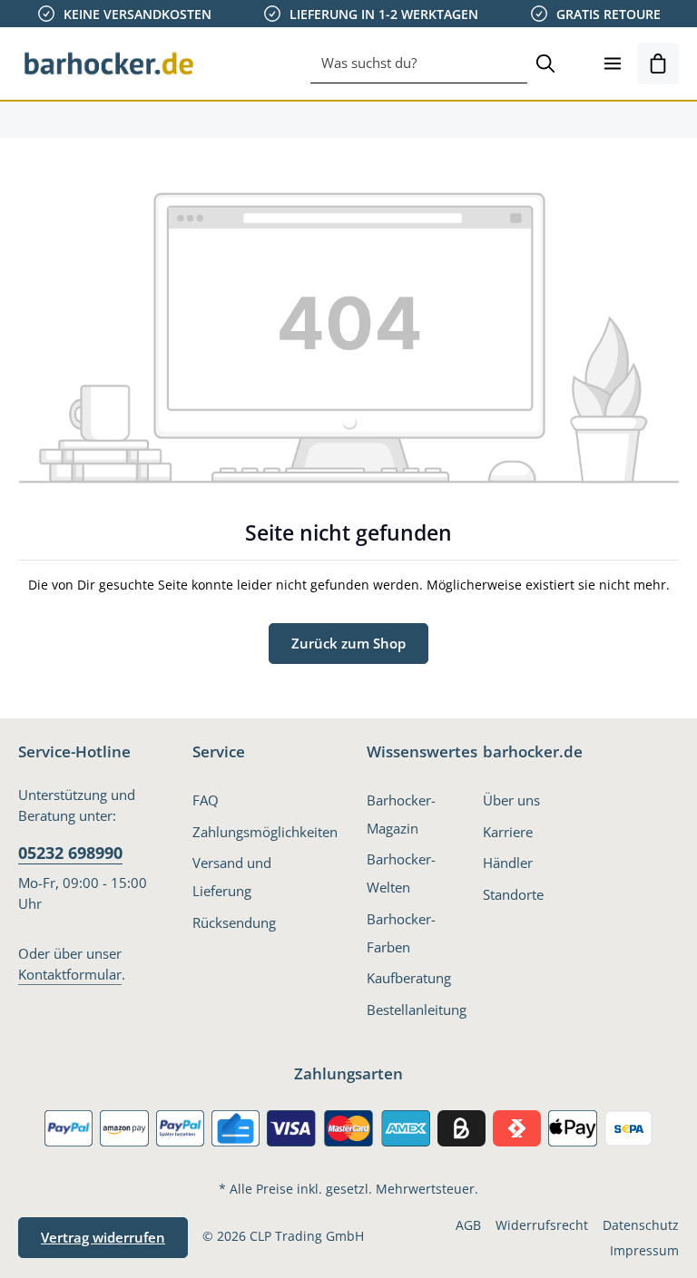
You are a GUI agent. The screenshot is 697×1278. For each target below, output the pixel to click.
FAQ (205, 800)
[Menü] (612, 63)
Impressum (644, 1250)
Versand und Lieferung (231, 877)
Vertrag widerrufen (103, 1237)
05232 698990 (70, 852)
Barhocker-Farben (401, 933)
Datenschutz (641, 1225)
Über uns (511, 800)
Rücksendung (234, 922)
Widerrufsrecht (542, 1225)
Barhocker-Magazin (401, 814)
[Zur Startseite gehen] (109, 63)
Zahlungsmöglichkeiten (265, 832)
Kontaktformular (70, 974)
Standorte (513, 894)
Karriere (508, 832)
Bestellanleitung (416, 1009)
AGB (468, 1225)
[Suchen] (545, 63)
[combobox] (418, 63)
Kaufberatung (409, 978)
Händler (508, 863)
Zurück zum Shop (348, 643)
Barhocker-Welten (401, 873)
